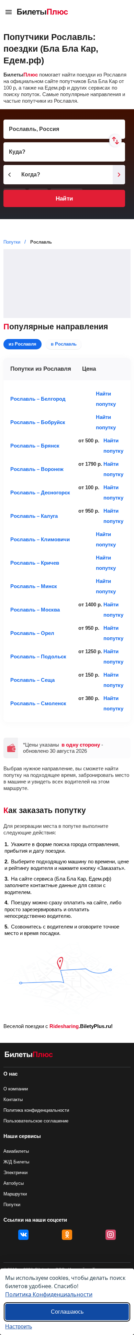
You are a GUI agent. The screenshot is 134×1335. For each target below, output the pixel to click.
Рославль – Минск (33, 586)
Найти (64, 198)
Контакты (13, 1099)
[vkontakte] (23, 1235)
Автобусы (13, 1183)
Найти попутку (106, 399)
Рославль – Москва (35, 610)
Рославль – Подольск (38, 656)
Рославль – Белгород (38, 399)
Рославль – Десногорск (40, 492)
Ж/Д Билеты (16, 1161)
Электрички (15, 1172)
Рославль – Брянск (34, 446)
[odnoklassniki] (67, 1235)
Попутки (11, 1204)
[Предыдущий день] (9, 174)
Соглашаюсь (67, 1312)
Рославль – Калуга (34, 516)
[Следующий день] (119, 174)
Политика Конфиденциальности (48, 1294)
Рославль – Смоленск (38, 703)
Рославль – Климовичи (40, 539)
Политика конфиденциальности (36, 1110)
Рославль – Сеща (32, 680)
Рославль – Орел (32, 633)
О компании (15, 1088)
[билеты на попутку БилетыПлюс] (28, 1055)
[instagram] (110, 1235)
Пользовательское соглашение (35, 1120)
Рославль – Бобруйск (37, 422)
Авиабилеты (16, 1151)
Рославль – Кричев (34, 563)
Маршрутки (15, 1194)
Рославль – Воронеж (37, 469)
